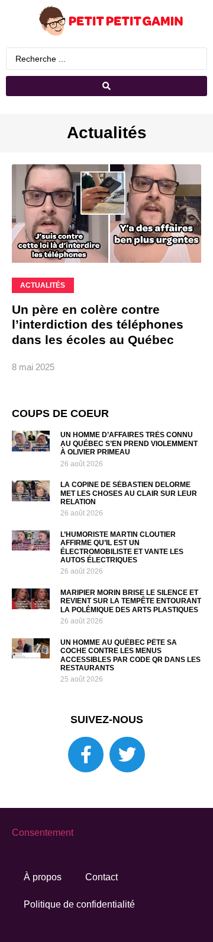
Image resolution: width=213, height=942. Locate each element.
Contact (101, 877)
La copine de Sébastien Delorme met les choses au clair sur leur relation (128, 493)
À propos (43, 877)
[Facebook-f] (86, 754)
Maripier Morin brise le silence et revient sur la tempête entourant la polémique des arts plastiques (130, 601)
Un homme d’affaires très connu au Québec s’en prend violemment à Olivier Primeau (129, 443)
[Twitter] (127, 754)
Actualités (107, 132)
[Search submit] (106, 86)
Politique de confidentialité (79, 904)
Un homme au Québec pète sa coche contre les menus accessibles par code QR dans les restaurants (130, 655)
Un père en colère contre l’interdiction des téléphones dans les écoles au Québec (97, 324)
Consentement (42, 833)
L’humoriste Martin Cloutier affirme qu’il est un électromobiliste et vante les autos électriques (121, 547)
